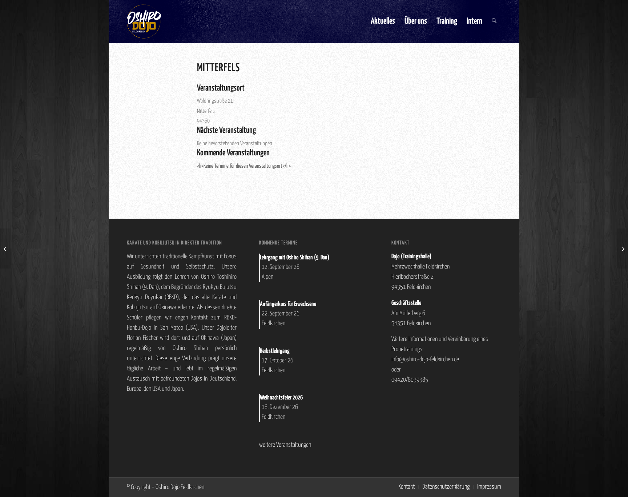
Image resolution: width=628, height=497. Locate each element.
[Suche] (494, 21)
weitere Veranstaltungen (285, 445)
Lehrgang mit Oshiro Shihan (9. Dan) (294, 258)
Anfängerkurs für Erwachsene (288, 304)
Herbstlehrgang (275, 351)
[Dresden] (5, 248)
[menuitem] (383, 21)
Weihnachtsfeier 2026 (281, 398)
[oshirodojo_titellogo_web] (144, 21)
